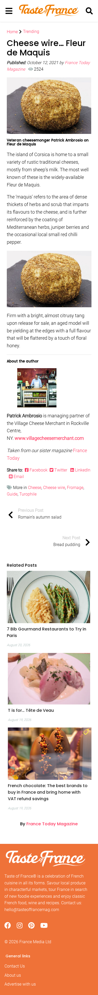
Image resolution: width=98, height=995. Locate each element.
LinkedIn (82, 470)
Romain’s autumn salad (39, 514)
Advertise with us (20, 984)
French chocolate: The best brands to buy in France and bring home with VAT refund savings (48, 792)
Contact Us (14, 966)
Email (18, 476)
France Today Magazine (52, 824)
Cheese (34, 487)
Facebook (39, 470)
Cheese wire (54, 487)
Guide (12, 494)
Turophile (28, 494)
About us (12, 975)
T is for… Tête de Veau (31, 710)
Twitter (60, 470)
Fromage (75, 487)
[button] (48, 632)
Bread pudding (66, 541)
